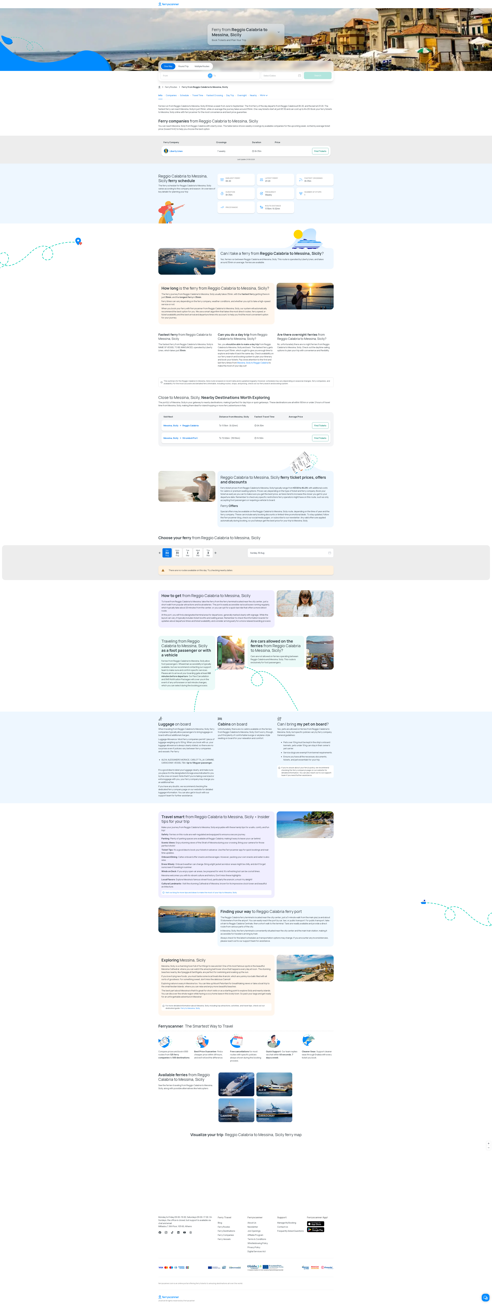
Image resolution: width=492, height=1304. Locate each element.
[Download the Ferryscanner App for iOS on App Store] (315, 1223)
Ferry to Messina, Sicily (190, 1008)
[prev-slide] (159, 552)
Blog (220, 1222)
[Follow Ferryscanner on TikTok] (172, 1232)
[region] (246, 1175)
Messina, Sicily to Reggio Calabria (252, 362)
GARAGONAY (266, 1115)
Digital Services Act (257, 1251)
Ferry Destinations (226, 1231)
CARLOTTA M (229, 1090)
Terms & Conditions (257, 1239)
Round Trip (183, 66)
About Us (252, 1222)
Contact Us (282, 1226)
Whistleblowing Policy (258, 1243)
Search (317, 75)
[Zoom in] (488, 1143)
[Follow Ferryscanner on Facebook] (159, 1232)
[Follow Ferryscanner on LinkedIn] (178, 1232)
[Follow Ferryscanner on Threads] (190, 1232)
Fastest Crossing (215, 95)
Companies (171, 95)
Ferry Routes (171, 87)
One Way (168, 66)
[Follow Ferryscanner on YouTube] (184, 1232)
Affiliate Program (255, 1235)
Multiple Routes (202, 66)
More (262, 95)
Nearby (253, 95)
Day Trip (230, 95)
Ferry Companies (226, 1235)
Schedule (184, 95)
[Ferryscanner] (168, 4)
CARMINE (226, 1115)
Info (160, 95)
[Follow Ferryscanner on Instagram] (166, 1232)
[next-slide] (215, 552)
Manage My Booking (286, 1222)
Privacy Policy (254, 1247)
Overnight (242, 95)
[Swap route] (210, 75)
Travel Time (197, 95)
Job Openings (254, 1231)
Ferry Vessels (224, 1239)
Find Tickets (320, 151)
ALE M (262, 1090)
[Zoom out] (488, 1148)
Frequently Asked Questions (290, 1231)
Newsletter (253, 1226)
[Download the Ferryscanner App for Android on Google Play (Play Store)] (315, 1229)
